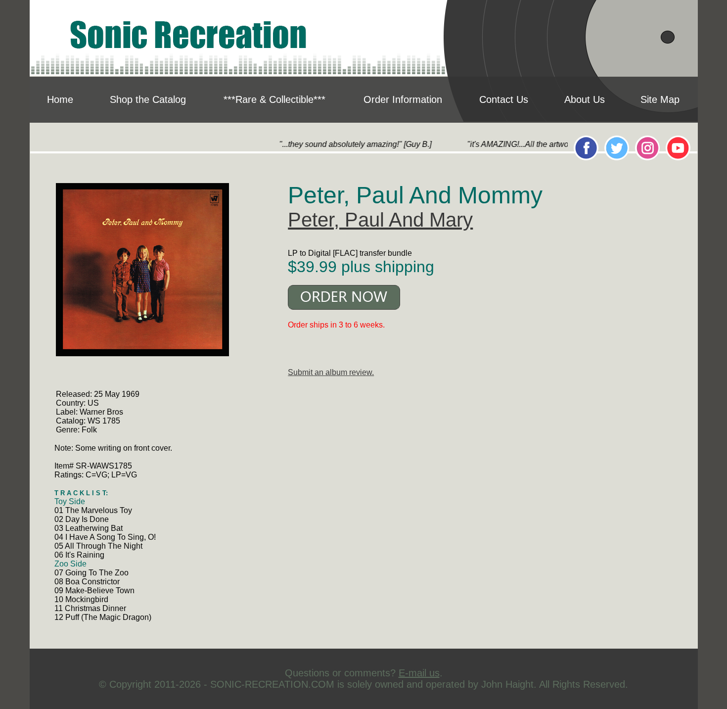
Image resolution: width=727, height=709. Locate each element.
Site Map (660, 99)
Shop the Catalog (148, 99)
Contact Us (503, 99)
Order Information (403, 99)
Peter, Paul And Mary (380, 220)
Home (60, 99)
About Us (584, 99)
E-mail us (419, 672)
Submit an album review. (331, 372)
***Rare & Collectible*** (274, 99)
